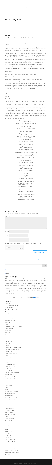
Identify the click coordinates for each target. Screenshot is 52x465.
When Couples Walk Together (12, 441)
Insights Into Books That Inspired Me (13, 360)
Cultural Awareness (9, 332)
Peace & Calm (8, 404)
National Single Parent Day (11, 402)
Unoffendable (8, 435)
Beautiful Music (8, 314)
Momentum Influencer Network (12, 381)
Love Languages (8, 370)
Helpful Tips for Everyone (11, 353)
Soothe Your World (9, 418)
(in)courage (7, 303)
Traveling (7, 429)
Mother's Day (8, 383)
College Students (9, 328)
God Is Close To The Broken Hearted (26, 37)
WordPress (35, 463)
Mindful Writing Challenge (11, 379)
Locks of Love (8, 368)
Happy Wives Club (9, 351)
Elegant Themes (23, 463)
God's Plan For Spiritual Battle (12, 349)
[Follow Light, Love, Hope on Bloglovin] (33, 297)
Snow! (6, 416)
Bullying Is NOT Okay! (10, 320)
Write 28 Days (8, 454)
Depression (7, 334)
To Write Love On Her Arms (11, 427)
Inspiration (7, 362)
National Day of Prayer (10, 393)
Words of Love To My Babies (11, 450)
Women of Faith (8, 444)
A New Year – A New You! (11, 309)
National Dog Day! (9, 395)
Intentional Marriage (10, 364)
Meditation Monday (9, 374)
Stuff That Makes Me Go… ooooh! (12, 420)
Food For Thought (9, 341)
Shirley (8, 37)
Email (7, 236)
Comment (7, 216)
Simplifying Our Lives (10, 414)
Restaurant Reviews (9, 410)
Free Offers (7, 343)
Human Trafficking (9, 358)
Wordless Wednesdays (10, 448)
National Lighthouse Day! (11, 397)
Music (6, 387)
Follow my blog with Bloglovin (20, 297)
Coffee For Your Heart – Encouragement (14, 326)
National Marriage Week (10, 399)
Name (7, 231)
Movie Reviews (8, 385)
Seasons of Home (9, 412)
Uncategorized (8, 433)
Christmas (7, 324)
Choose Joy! (7, 322)
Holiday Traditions (9, 355)
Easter (6, 337)
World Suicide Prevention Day (12, 452)
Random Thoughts (9, 408)
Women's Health (9, 446)
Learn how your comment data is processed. (33, 259)
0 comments (37, 37)
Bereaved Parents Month (10, 316)
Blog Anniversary (9, 318)
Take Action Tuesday (9, 423)
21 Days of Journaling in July (11, 305)
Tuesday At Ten (8, 431)
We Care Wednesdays (10, 439)
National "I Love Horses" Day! (11, 391)
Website (7, 240)
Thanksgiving (8, 425)
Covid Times (8, 330)
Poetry (6, 406)
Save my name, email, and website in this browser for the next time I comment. (25, 243)
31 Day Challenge (9, 307)
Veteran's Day (8, 437)
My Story (7, 389)
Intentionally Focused (10, 366)
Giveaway (7, 345)
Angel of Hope (8, 311)
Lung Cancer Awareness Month (12, 372)
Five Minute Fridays (9, 339)
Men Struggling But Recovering (12, 376)
